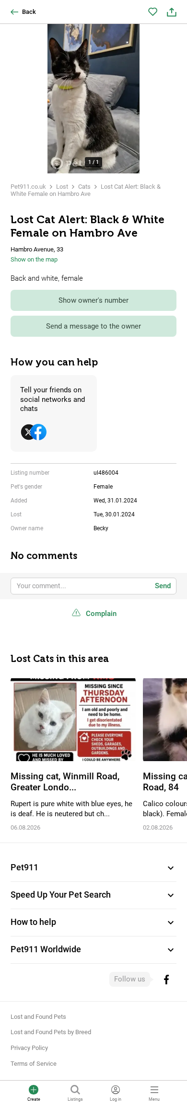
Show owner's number (93, 300)
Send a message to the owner (93, 326)
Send (163, 586)
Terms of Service (34, 1063)
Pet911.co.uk (28, 186)
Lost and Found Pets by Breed (51, 1032)
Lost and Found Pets (38, 1016)
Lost (62, 186)
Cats (84, 186)
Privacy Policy (29, 1047)
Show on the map (34, 259)
